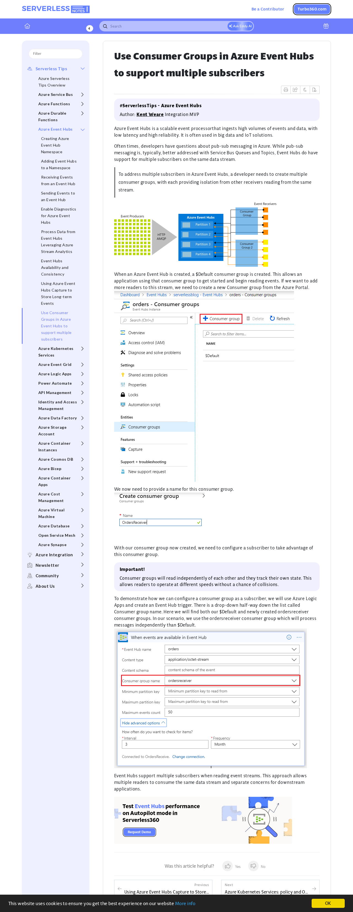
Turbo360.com (312, 9)
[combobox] (176, 26)
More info (185, 903)
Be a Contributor (268, 9)
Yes (237, 866)
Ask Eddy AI (242, 26)
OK (328, 903)
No (263, 866)
